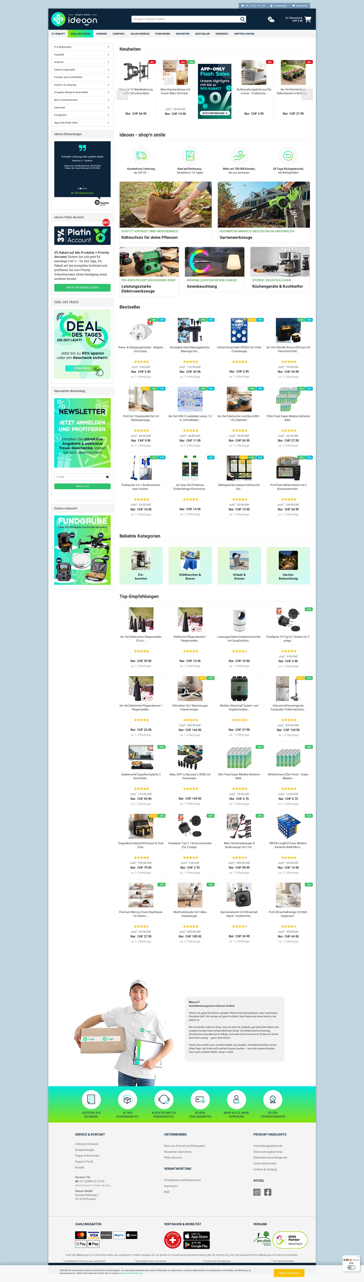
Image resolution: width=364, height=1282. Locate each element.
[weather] (271, 19)
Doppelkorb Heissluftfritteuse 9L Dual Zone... (140, 845)
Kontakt (79, 1167)
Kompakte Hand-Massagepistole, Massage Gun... (190, 349)
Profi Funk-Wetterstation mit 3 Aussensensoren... (288, 486)
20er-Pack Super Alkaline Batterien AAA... (239, 776)
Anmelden (82, 486)
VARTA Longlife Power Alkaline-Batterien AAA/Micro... (288, 845)
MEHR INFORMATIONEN (82, 287)
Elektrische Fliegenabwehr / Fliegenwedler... (190, 638)
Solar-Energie (139, 33)
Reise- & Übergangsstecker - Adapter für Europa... (141, 349)
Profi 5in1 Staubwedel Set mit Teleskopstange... (141, 418)
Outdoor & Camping (65, 84)
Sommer (101, 33)
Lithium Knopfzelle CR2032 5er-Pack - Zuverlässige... (239, 349)
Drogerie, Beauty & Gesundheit (71, 92)
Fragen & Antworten (87, 1155)
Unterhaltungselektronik (267, 1145)
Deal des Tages (80, 33)
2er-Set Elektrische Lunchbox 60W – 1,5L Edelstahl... (239, 418)
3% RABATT (58, 33)
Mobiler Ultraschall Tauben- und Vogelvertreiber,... (239, 707)
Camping (119, 33)
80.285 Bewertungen (82, 193)
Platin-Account (173, 1157)
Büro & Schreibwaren (65, 99)
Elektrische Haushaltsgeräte (270, 1157)
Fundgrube (162, 33)
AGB (166, 1191)
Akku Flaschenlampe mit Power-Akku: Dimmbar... (175, 91)
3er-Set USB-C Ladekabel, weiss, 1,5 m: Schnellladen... (190, 418)
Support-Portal (84, 1161)
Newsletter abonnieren (178, 1151)
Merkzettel (301, 5)
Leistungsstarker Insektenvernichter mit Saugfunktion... (239, 638)
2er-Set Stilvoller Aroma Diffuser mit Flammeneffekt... (288, 349)
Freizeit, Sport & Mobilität (68, 77)
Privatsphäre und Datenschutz (182, 1180)
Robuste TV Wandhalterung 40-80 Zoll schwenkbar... (136, 91)
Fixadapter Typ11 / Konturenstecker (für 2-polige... (190, 845)
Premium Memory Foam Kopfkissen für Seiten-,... (141, 914)
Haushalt (59, 54)
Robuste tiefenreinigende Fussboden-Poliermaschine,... (288, 707)
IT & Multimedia (62, 46)
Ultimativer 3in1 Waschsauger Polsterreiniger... (190, 707)
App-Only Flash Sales (66, 122)
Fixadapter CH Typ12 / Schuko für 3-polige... (288, 638)
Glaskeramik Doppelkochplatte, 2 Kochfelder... (141, 776)
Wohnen (58, 62)
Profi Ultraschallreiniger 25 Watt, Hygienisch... (288, 914)
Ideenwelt (222, 33)
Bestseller (202, 33)
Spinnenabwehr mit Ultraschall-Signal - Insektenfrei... (239, 914)
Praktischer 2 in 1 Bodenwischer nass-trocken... (141, 486)
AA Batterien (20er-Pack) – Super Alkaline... (288, 776)
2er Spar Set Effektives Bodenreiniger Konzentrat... (190, 486)
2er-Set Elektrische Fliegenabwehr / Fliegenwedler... (140, 707)
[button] (122, 94)
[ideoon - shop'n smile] (88, 19)
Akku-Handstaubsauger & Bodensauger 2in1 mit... (239, 845)
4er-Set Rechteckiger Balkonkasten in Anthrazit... (293, 91)
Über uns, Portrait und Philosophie (184, 1145)
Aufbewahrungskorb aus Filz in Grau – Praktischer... (254, 91)
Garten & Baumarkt (64, 69)
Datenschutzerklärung (131, 1273)
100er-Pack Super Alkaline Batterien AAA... (288, 418)
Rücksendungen (85, 1149)
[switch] (351, 1267)
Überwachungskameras (267, 1151)
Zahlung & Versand (86, 1144)
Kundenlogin (279, 5)
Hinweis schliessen (289, 1273)
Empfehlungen (244, 33)
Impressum (171, 1186)
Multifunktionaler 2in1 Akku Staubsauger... (190, 914)
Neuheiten (183, 33)
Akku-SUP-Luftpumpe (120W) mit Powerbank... (190, 776)
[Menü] (358, 1257)
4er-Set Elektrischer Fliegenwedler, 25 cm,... (141, 638)
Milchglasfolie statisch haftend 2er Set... (239, 486)
